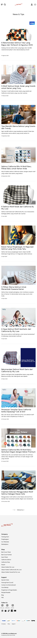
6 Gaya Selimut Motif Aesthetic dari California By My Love (16, 330)
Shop (9, 623)
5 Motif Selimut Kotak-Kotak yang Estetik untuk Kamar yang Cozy (18, 87)
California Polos (5, 562)
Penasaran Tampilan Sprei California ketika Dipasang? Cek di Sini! (16, 410)
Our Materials (5, 542)
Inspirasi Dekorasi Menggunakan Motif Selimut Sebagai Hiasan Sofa (17, 493)
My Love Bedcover (11, 633)
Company (3, 623)
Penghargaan (5, 539)
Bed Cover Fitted (6, 552)
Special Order (5, 580)
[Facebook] (12, 611)
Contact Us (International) (8, 585)
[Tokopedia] (2, 611)
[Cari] (6, 4)
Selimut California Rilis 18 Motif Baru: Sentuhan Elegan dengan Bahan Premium (18, 451)
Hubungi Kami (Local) (7, 582)
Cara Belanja (4, 587)
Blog (2, 595)
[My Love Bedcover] (18, 4)
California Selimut (6, 559)
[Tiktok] (9, 611)
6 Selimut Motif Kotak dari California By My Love (17, 207)
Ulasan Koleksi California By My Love (11, 569)
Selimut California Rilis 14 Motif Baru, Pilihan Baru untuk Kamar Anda (16, 167)
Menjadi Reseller (5, 592)
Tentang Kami (5, 537)
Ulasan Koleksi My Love (7, 567)
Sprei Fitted (4, 557)
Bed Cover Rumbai (6, 554)
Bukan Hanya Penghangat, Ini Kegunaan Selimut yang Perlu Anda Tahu (17, 248)
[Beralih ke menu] (2, 4)
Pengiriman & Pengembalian (9, 590)
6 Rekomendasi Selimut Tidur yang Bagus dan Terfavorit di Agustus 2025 (17, 44)
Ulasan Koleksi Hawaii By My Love (10, 572)
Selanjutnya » (20, 510)
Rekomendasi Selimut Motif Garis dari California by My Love (17, 370)
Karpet (3, 564)
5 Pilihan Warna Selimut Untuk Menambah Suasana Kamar (13, 288)
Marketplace (4, 544)
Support (13, 623)
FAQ (2, 597)
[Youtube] (15, 611)
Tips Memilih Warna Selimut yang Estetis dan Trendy (18, 127)
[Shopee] (6, 611)
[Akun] (31, 4)
